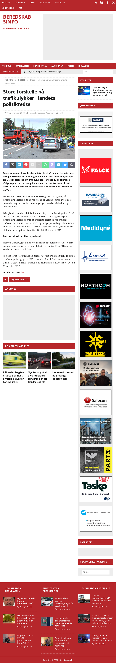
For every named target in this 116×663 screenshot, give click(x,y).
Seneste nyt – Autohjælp (95, 588)
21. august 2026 (26, 607)
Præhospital (40, 66)
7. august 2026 (100, 626)
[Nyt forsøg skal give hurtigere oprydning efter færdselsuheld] (39, 360)
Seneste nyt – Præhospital (51, 589)
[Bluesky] (101, 2)
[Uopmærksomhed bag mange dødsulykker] (63, 360)
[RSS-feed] (95, 2)
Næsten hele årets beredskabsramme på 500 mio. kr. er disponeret (26, 619)
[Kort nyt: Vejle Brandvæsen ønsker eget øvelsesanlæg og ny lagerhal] (84, 90)
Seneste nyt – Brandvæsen (13, 589)
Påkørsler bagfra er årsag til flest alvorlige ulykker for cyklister (13, 377)
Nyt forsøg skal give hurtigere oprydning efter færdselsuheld (37, 377)
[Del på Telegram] (58, 165)
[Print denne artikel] (39, 165)
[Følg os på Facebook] (107, 2)
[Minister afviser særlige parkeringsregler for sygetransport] (47, 601)
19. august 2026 (26, 626)
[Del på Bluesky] (65, 165)
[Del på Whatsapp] (45, 165)
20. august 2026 (63, 629)
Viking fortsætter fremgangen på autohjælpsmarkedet (102, 638)
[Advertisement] (80, 36)
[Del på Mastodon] (52, 165)
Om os (32, 3)
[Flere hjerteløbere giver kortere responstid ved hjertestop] (47, 641)
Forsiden (6, 3)
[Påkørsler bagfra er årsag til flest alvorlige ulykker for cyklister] (14, 360)
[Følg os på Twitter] (113, 2)
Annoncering (8, 8)
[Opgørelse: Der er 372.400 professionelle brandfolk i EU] (9, 638)
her (22, 272)
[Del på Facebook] (6, 165)
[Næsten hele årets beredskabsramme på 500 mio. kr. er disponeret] (9, 618)
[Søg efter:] (98, 71)
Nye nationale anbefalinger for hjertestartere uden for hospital (64, 622)
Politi (71, 66)
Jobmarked (83, 66)
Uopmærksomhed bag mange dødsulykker (63, 375)
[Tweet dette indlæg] (13, 165)
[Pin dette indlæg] (26, 165)
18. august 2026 (63, 649)
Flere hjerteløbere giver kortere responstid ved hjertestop (63, 642)
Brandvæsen (22, 66)
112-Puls (6, 66)
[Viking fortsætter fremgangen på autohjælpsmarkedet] (84, 638)
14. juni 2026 (100, 644)
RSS (20, 8)
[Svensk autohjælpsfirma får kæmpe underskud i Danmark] (84, 598)
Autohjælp (57, 66)
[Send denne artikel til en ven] (32, 165)
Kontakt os (45, 3)
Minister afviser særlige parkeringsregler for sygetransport (64, 602)
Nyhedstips (60, 3)
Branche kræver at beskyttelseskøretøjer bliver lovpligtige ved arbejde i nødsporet (102, 619)
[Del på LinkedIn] (19, 165)
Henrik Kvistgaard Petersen (41, 113)
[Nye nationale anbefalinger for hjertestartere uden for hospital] (47, 621)
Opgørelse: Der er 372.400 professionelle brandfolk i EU (25, 639)
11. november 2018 (15, 113)
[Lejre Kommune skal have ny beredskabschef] (9, 601)
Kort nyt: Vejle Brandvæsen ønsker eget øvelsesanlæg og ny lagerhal (102, 91)
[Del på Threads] (71, 165)
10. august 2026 (101, 606)
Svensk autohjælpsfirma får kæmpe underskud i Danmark (101, 599)
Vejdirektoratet (19, 279)
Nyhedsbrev (20, 3)
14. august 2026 (26, 646)
